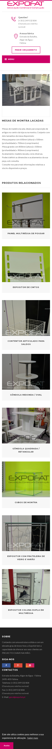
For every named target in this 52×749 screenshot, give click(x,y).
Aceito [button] (7, 745)
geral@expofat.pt (17, 697)
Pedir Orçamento (26, 50)
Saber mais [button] (32, 738)
